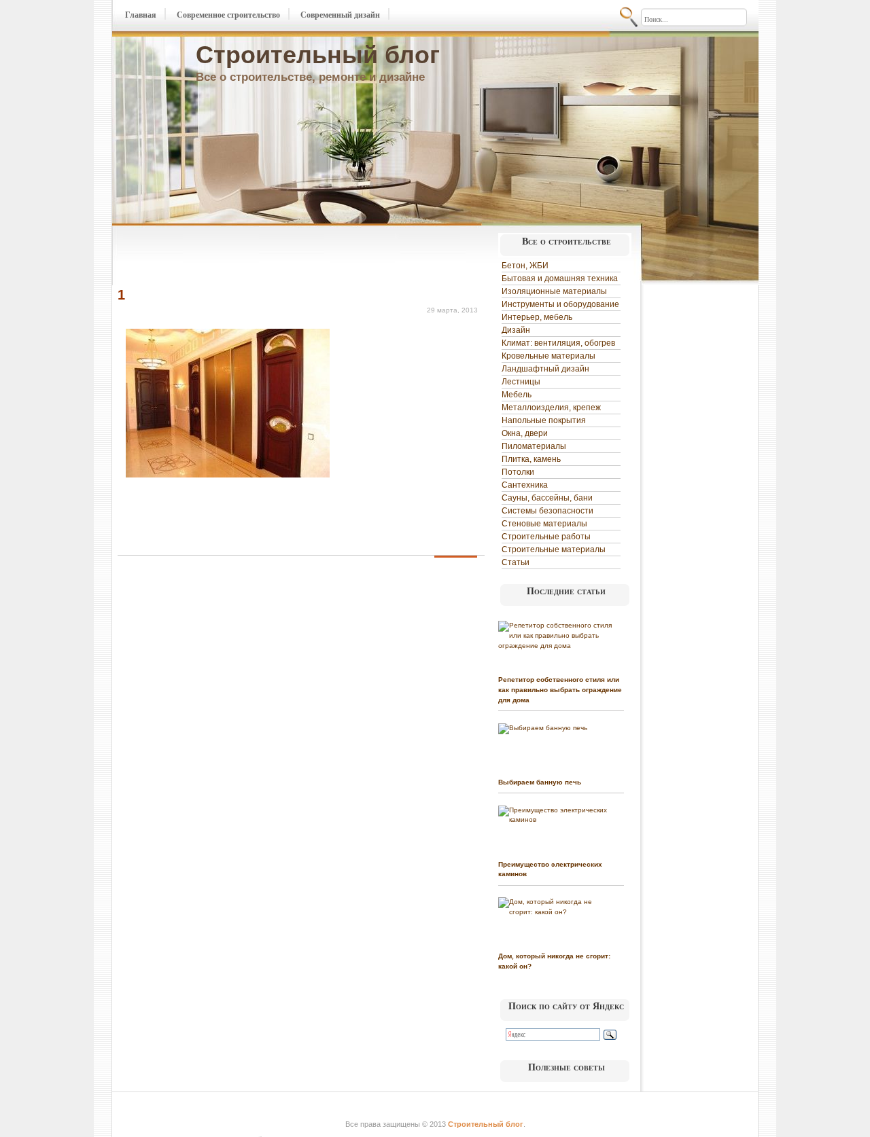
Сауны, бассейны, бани (547, 498)
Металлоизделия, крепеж (551, 407)
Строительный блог (318, 55)
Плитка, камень (531, 459)
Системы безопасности (547, 511)
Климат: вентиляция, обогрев (558, 343)
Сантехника (525, 485)
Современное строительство (228, 15)
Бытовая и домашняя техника (560, 278)
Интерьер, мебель (537, 317)
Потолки (518, 472)
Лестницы (521, 381)
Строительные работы (546, 536)
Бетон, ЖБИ (525, 265)
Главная (140, 15)
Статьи (515, 562)
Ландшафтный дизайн (545, 369)
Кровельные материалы (548, 356)
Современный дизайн (340, 15)
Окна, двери (525, 433)
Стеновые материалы (544, 523)
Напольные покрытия (544, 420)
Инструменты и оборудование (560, 304)
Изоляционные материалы (554, 291)
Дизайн (516, 330)
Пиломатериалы (534, 446)
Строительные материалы (554, 549)
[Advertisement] (277, 256)
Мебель (517, 394)
